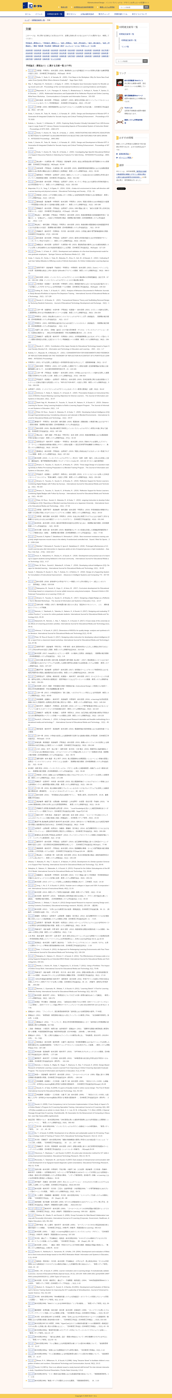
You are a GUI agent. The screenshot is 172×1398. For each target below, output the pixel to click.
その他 (93, 46)
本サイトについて (139, 14)
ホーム (28, 14)
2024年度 (45, 50)
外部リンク (85, 46)
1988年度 (104, 56)
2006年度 (104, 53)
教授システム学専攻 (107, 7)
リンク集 (125, 46)
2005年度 (29, 56)
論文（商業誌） (67, 43)
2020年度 (79, 50)
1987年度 (29, 59)
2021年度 (71, 50)
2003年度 (45, 56)
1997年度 (71, 56)
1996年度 (79, 56)
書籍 (35, 46)
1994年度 (88, 56)
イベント (39, 14)
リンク (31, 70)
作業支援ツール (120, 14)
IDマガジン (71, 14)
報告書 (40, 46)
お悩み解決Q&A (87, 14)
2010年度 (79, 53)
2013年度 (54, 53)
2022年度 (62, 50)
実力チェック (104, 14)
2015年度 (37, 53)
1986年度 (37, 59)
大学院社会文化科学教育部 (83, 7)
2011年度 (71, 53)
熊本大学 (64, 7)
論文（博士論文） (80, 43)
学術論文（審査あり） (34, 43)
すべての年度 (56, 59)
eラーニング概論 (125, 157)
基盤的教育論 (124, 154)
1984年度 (45, 59)
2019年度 (88, 50)
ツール (77, 46)
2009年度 (87, 53)
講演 (62, 46)
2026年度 (29, 50)
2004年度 (37, 56)
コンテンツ (69, 46)
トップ (27, 20)
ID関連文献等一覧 (54, 14)
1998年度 (62, 56)
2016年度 (29, 53)
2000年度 (54, 56)
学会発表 (48, 46)
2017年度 (104, 50)
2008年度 (96, 53)
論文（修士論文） (95, 43)
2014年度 (45, 53)
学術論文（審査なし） (51, 43)
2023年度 (54, 50)
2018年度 (96, 50)
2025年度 (37, 50)
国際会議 (56, 46)
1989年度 (96, 56)
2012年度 (62, 53)
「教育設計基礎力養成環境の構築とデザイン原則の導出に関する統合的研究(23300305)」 (131, 174)
